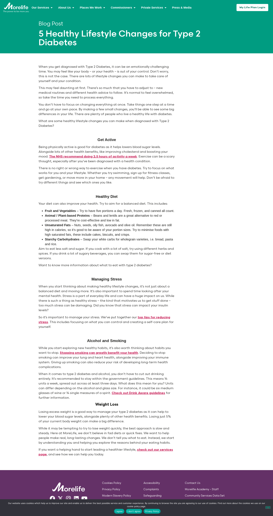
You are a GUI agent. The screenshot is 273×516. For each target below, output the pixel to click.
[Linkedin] (76, 498)
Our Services (40, 7)
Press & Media (181, 7)
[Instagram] (68, 498)
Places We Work (91, 7)
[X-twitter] (60, 498)
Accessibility (151, 483)
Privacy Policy (111, 489)
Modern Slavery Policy (116, 495)
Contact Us (192, 483)
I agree (119, 511)
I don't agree (133, 511)
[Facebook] (52, 498)
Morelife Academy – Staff (202, 489)
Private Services (152, 7)
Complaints (151, 489)
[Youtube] (84, 498)
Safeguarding (152, 495)
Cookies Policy (111, 483)
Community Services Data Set (205, 495)
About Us (64, 7)
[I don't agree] (268, 507)
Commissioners (121, 7)
